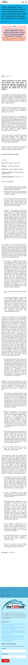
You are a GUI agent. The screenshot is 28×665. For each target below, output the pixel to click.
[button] (22, 2)
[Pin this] (15, 590)
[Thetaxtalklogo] (4, 2)
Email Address (5, 654)
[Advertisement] (14, 59)
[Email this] (3, 590)
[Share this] (6, 590)
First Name (4, 648)
